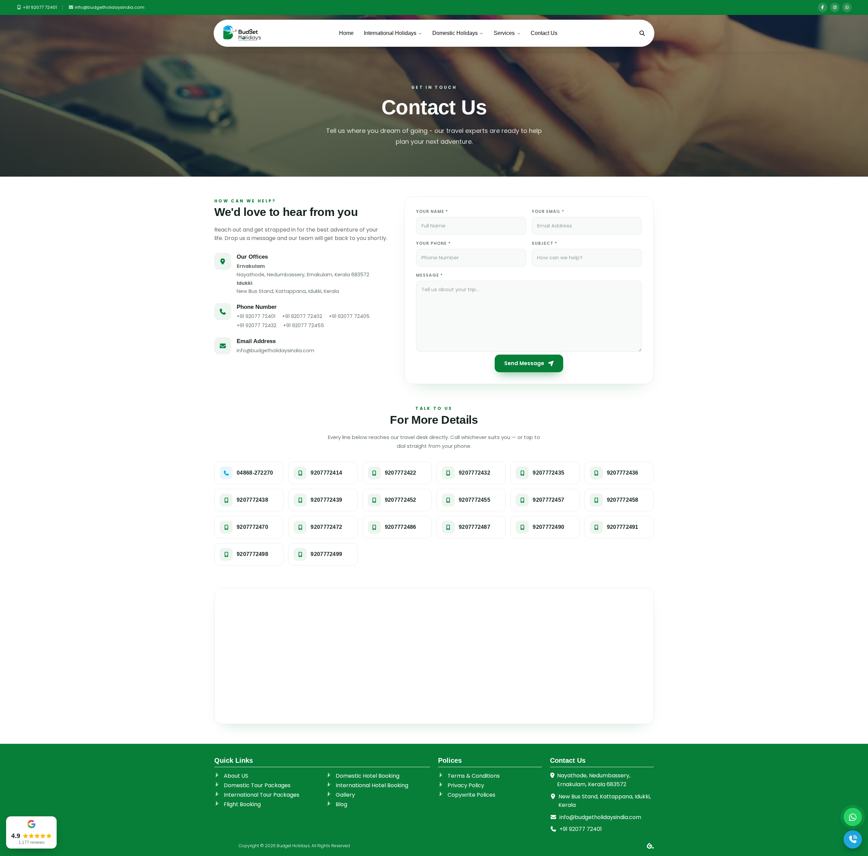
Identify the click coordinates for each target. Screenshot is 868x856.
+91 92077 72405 (349, 316)
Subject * (544, 243)
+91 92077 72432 (256, 325)
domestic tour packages (257, 785)
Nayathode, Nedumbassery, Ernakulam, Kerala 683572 (593, 780)
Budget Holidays (293, 846)
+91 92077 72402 (302, 316)
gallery (345, 795)
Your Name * (432, 211)
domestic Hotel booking (367, 776)
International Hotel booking (372, 785)
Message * (429, 275)
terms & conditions (474, 776)
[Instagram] (835, 7)
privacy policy (466, 785)
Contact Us (544, 33)
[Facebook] (822, 7)
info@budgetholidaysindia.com (109, 7)
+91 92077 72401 (40, 7)
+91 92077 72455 (303, 325)
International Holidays (390, 33)
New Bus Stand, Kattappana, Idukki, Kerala (604, 801)
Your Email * (548, 211)
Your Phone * (433, 243)
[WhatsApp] (847, 7)
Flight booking (242, 804)
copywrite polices (471, 795)
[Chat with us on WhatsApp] (853, 817)
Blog (341, 804)
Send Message (524, 363)
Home (346, 33)
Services (504, 33)
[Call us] (853, 839)
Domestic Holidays (455, 33)
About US (236, 776)
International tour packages (261, 795)
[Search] (642, 33)
